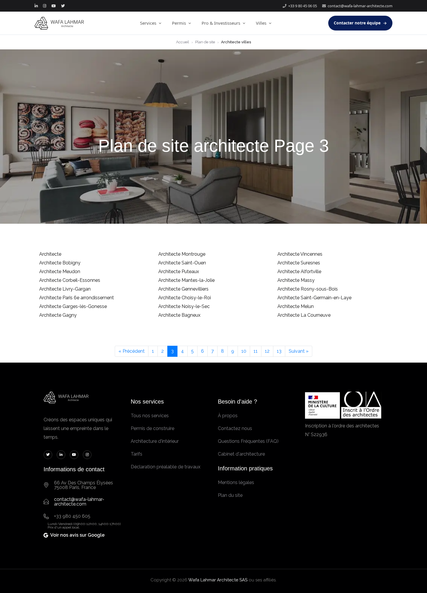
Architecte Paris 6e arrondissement (76, 297)
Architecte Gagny (58, 315)
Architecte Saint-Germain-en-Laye (314, 297)
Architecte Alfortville (299, 271)
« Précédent (132, 351)
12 (267, 351)
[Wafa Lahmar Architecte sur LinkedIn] (36, 5)
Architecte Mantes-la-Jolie (186, 280)
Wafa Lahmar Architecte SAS (217, 580)
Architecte (50, 254)
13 (279, 351)
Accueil (182, 42)
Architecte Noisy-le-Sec (184, 306)
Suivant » (298, 351)
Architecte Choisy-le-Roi (184, 297)
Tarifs (136, 454)
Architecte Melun (295, 306)
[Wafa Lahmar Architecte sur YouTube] (53, 5)
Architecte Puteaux (178, 271)
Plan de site (205, 42)
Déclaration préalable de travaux (165, 467)
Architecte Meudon (59, 271)
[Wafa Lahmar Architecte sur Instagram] (44, 5)
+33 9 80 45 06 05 (302, 5)
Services (148, 23)
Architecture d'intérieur (155, 441)
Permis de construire (152, 428)
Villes (261, 23)
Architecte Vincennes (299, 254)
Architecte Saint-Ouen (182, 263)
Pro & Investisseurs (221, 23)
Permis (179, 23)
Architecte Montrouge (181, 254)
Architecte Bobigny (59, 263)
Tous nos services (150, 415)
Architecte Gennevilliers (183, 289)
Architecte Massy (296, 280)
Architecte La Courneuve (304, 315)
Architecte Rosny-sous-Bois (307, 289)
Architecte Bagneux (179, 315)
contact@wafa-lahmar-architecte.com (360, 5)
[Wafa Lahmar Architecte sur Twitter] (63, 5)
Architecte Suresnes (298, 263)
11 (256, 351)
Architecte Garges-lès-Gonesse (73, 306)
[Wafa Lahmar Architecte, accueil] (59, 23)
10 (243, 351)
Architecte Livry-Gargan (65, 289)
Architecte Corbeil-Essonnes (69, 280)
